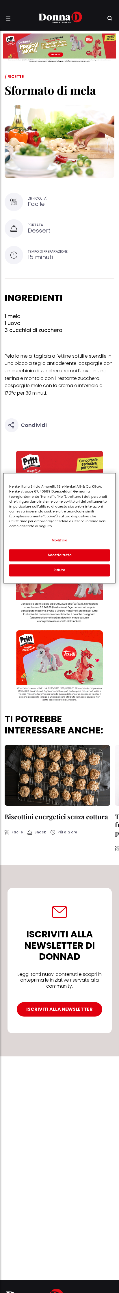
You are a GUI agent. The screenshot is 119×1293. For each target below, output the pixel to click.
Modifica (60, 540)
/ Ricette (14, 76)
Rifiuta (60, 570)
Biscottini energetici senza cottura (56, 816)
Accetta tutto (59, 555)
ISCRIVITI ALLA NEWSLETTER (59, 1009)
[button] (8, 18)
